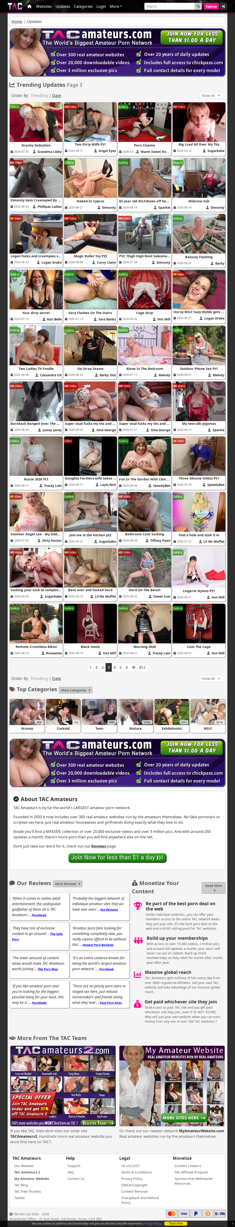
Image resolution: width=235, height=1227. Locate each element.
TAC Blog (21, 1185)
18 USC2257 (130, 1166)
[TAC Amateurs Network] (15, 6)
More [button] (114, 6)
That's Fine (176, 1223)
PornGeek (39, 915)
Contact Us (76, 1178)
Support (74, 1166)
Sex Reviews (109, 909)
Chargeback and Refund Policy (140, 1200)
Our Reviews (24, 1166)
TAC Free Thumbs (27, 1191)
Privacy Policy (152, 1223)
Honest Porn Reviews (98, 945)
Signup (211, 6)
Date (56, 95)
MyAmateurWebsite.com (201, 1130)
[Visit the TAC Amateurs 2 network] (63, 1086)
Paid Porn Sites (111, 1003)
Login (101, 6)
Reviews (98, 846)
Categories (83, 6)
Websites (44, 6)
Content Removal (134, 1191)
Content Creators (188, 1166)
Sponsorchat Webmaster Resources (194, 1181)
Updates (63, 6)
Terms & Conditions (136, 1172)
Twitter (19, 1198)
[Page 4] (126, 667)
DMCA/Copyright (134, 1185)
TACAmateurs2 (23, 1136)
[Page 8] (133, 667)
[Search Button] (198, 6)
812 (142, 667)
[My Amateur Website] (172, 1086)
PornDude (39, 1003)
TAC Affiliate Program (191, 1172)
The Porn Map (48, 969)
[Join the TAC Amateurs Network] (118, 857)
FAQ (71, 1172)
